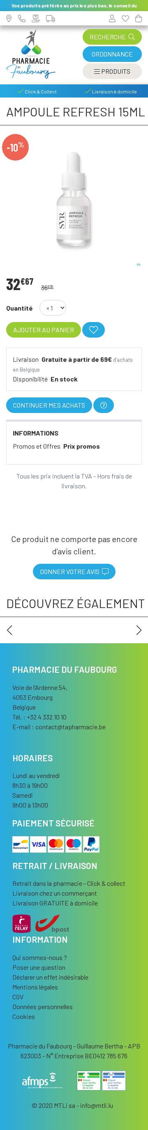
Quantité (19, 308)
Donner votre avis (71, 571)
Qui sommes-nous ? (39, 957)
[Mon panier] (138, 18)
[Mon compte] (112, 18)
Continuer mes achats (49, 405)
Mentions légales (35, 987)
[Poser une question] (103, 405)
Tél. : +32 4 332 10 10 (39, 717)
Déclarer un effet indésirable (50, 977)
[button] (9, 630)
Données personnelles (42, 1006)
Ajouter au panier (43, 330)
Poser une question (38, 967)
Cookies (23, 1016)
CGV (17, 997)
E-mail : (59, 727)
